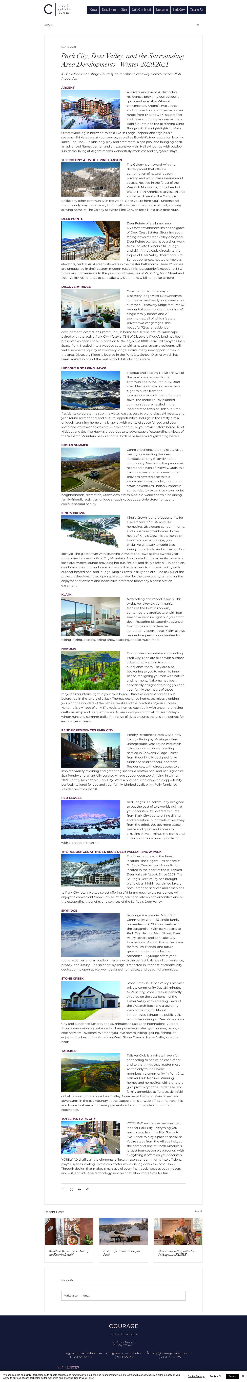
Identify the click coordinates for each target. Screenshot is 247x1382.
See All (198, 1211)
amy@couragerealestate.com (81, 1353)
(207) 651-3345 (125, 1357)
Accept (232, 1376)
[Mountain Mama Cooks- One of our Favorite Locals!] (69, 1231)
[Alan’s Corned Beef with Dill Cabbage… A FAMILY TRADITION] (178, 1231)
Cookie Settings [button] (196, 1376)
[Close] (243, 1376)
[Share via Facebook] (63, 1189)
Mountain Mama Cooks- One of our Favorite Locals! (69, 1252)
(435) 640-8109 (81, 1357)
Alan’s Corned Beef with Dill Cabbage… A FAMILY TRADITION (176, 1252)
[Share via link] (87, 1189)
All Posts (49, 25)
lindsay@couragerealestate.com (169, 1353)
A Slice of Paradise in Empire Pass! (122, 1252)
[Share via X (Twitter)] (71, 1189)
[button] (198, 25)
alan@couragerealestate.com (125, 1353)
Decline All (215, 1376)
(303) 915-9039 (170, 1357)
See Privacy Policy (84, 1377)
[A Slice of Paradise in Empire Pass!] (123, 1231)
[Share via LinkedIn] (79, 1189)
